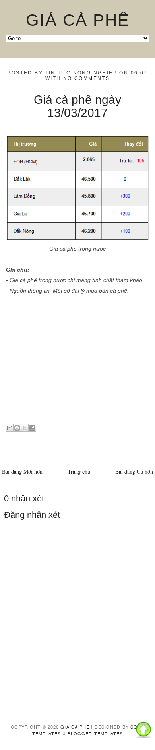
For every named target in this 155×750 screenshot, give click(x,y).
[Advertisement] (77, 362)
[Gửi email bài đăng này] (10, 428)
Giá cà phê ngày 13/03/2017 (77, 106)
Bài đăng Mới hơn (22, 471)
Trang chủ (79, 471)
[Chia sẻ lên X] (25, 428)
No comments (86, 78)
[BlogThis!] (17, 428)
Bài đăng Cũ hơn (134, 471)
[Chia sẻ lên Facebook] (32, 428)
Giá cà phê (78, 20)
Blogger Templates (95, 733)
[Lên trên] (143, 731)
